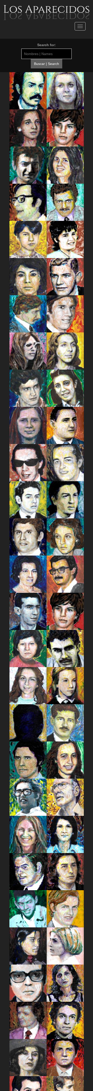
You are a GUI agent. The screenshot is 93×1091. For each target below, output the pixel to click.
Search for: (46, 45)
